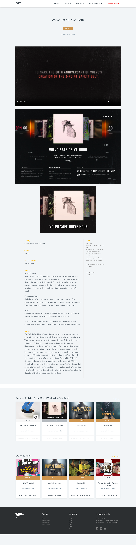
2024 (70, 518)
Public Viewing (46, 524)
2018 (70, 526)
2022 (70, 522)
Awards (67, 3)
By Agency (72, 529)
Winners (79, 3)
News (43, 518)
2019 (70, 524)
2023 (70, 520)
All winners (115, 456)
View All (116, 399)
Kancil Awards (19, 3)
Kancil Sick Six (45, 522)
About (54, 3)
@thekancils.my (95, 3)
